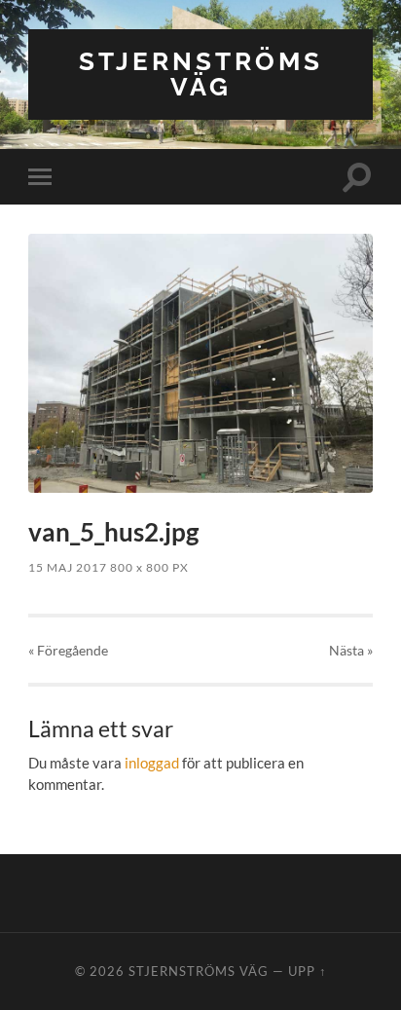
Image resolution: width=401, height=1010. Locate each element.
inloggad (152, 762)
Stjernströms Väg (201, 73)
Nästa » (351, 650)
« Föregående (68, 650)
